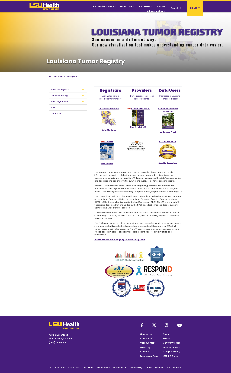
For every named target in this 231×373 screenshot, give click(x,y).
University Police (171, 342)
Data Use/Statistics (60, 101)
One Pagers (107, 163)
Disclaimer (88, 367)
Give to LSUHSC (171, 347)
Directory (145, 347)
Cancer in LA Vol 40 (140, 108)
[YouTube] (179, 325)
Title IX (148, 367)
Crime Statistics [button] (155, 11)
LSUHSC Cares (170, 355)
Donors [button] (159, 6)
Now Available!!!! (138, 127)
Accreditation (119, 367)
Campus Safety (171, 351)
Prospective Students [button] (103, 6)
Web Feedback (174, 367)
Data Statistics (109, 130)
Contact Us (56, 113)
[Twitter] (154, 325)
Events (166, 338)
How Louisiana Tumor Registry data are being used (119, 239)
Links (53, 107)
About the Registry (60, 89)
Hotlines (159, 367)
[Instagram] (166, 325)
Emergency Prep (149, 355)
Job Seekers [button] (144, 6)
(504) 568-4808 (58, 342)
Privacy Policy (103, 367)
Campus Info (147, 338)
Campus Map (147, 342)
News (166, 334)
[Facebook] (142, 325)
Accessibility (136, 367)
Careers (144, 351)
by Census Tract (168, 132)
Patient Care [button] (126, 6)
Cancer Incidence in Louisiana (168, 110)
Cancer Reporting (59, 95)
